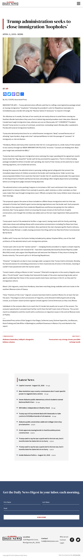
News (20, 34)
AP (7, 88)
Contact (63, 540)
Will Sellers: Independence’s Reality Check (34, 408)
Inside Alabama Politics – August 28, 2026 (34, 455)
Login (62, 543)
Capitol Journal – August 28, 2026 (31, 385)
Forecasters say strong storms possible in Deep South (64, 339)
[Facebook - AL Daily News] (72, 540)
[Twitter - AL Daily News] (78, 540)
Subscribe (41, 517)
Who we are (64, 537)
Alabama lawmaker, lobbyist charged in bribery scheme (18, 339)
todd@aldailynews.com (49, 541)
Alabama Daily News (10, 3)
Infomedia (76, 555)
